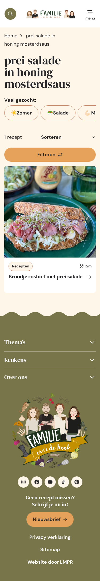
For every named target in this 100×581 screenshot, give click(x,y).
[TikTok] (63, 482)
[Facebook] (36, 482)
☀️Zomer (21, 113)
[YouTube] (50, 482)
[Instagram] (23, 482)
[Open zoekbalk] (10, 14)
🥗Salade (58, 113)
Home (10, 36)
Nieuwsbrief (47, 519)
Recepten (20, 266)
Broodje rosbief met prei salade (45, 276)
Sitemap (50, 549)
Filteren (46, 154)
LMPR (66, 562)
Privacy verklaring (50, 537)
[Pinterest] (76, 482)
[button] (50, 342)
